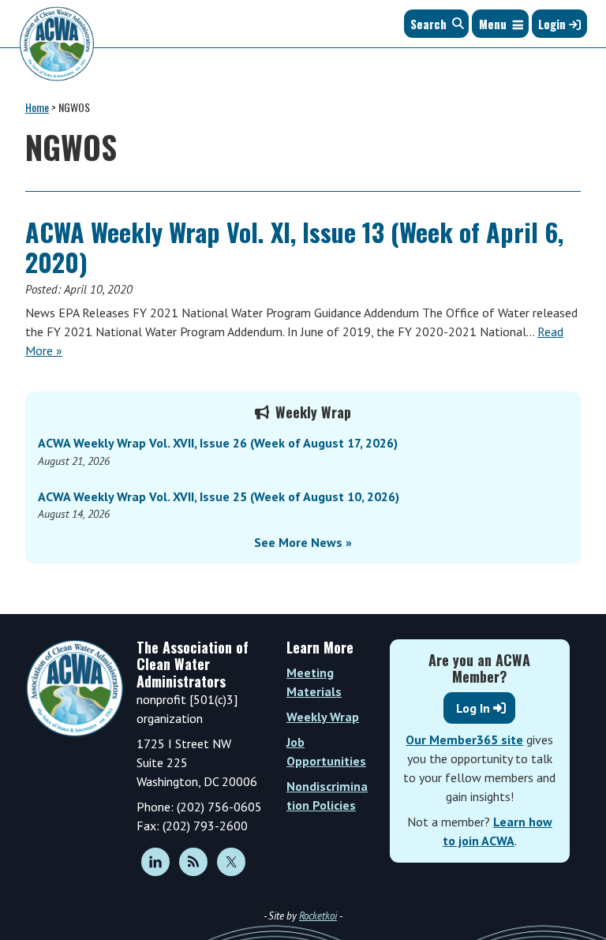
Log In (473, 708)
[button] (493, 23)
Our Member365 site (464, 739)
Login (553, 23)
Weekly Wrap (322, 717)
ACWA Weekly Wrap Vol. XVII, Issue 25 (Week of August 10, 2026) (218, 496)
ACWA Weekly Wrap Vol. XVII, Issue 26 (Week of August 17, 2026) (218, 443)
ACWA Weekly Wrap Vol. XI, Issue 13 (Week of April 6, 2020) (294, 246)
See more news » (303, 542)
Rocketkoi (318, 916)
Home (37, 107)
